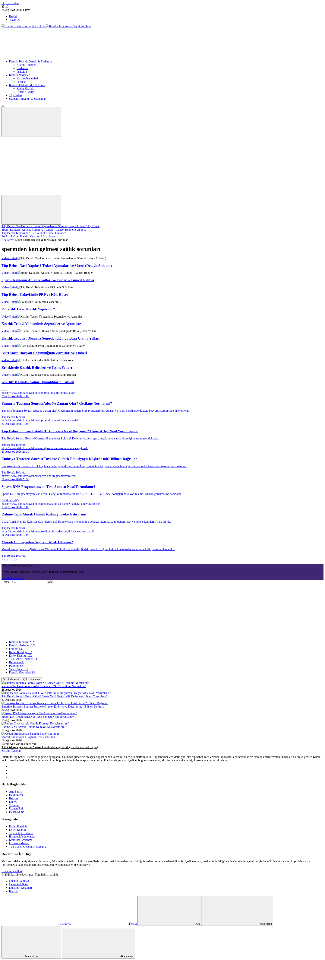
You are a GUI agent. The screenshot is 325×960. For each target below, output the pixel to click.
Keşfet (13, 16)
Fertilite (21, 81)
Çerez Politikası (18, 884)
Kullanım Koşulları (20, 887)
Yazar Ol (14, 19)
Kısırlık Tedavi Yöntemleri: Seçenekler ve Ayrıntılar (41, 324)
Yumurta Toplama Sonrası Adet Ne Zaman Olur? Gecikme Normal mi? (44, 686)
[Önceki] (3, 390)
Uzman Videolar (19, 843)
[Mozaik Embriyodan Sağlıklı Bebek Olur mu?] (30, 733)
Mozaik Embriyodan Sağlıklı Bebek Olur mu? (29, 737)
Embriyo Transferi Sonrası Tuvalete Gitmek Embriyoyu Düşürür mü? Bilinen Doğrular (53, 706)
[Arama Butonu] (31, 210)
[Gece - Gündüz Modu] (30, 164)
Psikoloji (22, 71)
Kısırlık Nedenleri (19, 75)
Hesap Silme (16, 811)
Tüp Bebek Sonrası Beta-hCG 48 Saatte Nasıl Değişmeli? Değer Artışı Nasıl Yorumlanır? (55, 696)
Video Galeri (9, 258)
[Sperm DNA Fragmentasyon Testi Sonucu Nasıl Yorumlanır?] (39, 713)
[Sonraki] (6, 390)
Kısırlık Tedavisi (30, 61)
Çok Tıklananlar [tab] (31, 679)
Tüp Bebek (15, 95)
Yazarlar (14, 805)
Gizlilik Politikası (19, 880)
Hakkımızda (16, 795)
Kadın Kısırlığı (25, 88)
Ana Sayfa (8, 239)
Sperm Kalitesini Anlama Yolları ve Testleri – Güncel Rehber (48, 280)
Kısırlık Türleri (27, 85)
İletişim (13, 798)
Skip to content (10, 3)
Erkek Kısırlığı (25, 91)
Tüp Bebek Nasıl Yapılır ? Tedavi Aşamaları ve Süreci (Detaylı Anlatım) (57, 266)
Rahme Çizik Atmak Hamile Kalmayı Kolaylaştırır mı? (34, 726)
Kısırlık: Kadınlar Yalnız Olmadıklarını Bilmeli (38, 382)
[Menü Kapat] (3, 106)
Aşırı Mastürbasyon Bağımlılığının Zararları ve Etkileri (44, 353)
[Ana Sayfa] (30, 55)
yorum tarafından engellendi (50, 747)
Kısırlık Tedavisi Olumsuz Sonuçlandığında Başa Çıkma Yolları (50, 338)
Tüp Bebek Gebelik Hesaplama (27, 846)
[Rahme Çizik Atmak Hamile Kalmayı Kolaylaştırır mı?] (36, 723)
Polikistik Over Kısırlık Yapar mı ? (28, 309)
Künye (13, 801)
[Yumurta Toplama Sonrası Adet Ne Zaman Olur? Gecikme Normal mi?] (45, 682)
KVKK (13, 891)
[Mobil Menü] (31, 122)
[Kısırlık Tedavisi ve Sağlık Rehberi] (46, 26)
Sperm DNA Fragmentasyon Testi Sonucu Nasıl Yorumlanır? (38, 716)
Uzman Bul (27, 98)
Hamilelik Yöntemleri (22, 836)
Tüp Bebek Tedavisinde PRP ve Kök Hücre (35, 294)
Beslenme (22, 68)
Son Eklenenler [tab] (11, 679)
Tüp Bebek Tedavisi (14, 417)
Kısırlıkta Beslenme (20, 839)
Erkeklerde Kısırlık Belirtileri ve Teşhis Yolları (37, 367)
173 (14, 559)
